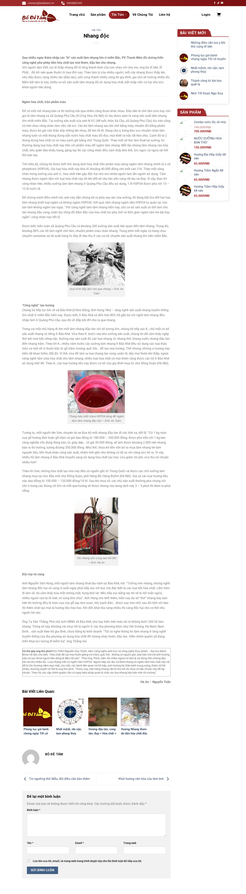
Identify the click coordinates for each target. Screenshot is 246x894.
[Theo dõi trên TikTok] (218, 3)
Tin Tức (118, 14)
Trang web (129, 843)
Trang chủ (77, 14)
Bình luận (33, 810)
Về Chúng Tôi (142, 14)
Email (79, 843)
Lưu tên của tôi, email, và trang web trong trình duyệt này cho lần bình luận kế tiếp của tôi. (87, 861)
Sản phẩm (98, 14)
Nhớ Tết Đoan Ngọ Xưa (207, 93)
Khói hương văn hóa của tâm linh (142, 779)
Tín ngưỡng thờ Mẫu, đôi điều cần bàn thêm (59, 779)
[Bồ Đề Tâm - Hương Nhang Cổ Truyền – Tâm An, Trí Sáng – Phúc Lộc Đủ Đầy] (41, 14)
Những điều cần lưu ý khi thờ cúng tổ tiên (208, 44)
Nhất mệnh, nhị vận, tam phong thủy (207, 69)
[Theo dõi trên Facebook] (215, 3)
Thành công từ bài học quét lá (206, 82)
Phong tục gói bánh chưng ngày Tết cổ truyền (208, 57)
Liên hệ (164, 14)
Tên (30, 843)
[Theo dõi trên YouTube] (222, 3)
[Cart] (219, 14)
